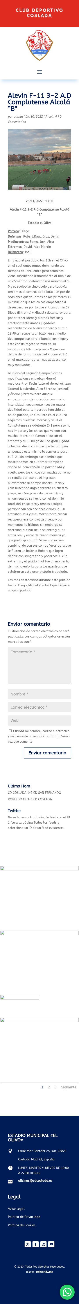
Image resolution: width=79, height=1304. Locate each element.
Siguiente (68, 1087)
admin (18, 117)
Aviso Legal (16, 1209)
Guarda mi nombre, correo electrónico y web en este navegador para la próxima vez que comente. (39, 736)
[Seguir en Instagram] (43, 1244)
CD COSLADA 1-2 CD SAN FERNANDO (34, 793)
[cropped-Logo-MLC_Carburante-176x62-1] (19, 998)
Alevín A (51, 117)
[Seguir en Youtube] (51, 1244)
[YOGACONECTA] (39, 1021)
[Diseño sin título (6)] (39, 869)
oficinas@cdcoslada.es (35, 1181)
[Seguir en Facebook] (35, 1244)
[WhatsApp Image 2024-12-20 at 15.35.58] (39, 934)
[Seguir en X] (28, 1244)
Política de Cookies (22, 1225)
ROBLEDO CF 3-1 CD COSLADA (30, 799)
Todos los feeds (45, 823)
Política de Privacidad (24, 1217)
